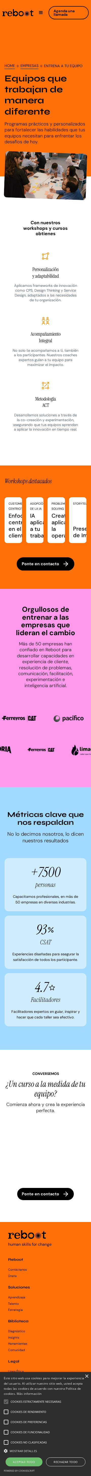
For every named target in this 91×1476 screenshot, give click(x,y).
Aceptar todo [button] (24, 1462)
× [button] (86, 1376)
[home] (17, 12)
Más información (29, 1394)
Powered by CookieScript (19, 1470)
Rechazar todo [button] (66, 1462)
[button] (41, 12)
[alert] (45, 1424)
